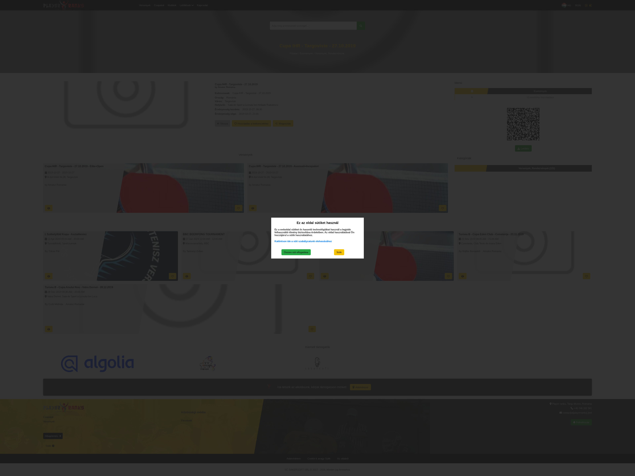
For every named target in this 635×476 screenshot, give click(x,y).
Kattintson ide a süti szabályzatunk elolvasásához (303, 241)
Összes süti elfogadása (296, 252)
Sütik (339, 252)
